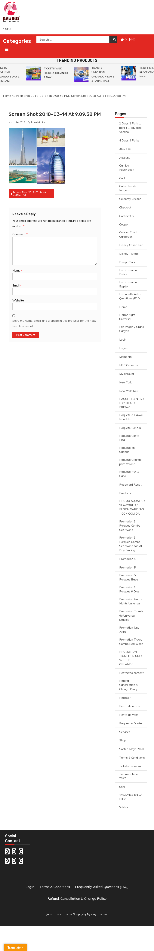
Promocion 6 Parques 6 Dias (129, 589)
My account (126, 374)
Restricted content (131, 673)
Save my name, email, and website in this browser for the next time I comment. (54, 323)
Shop (122, 740)
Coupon (124, 224)
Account (124, 157)
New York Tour (128, 391)
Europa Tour (127, 262)
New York (125, 382)
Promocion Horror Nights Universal (130, 601)
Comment (20, 234)
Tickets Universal (130, 766)
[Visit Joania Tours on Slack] (7, 852)
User (122, 787)
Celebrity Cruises (130, 199)
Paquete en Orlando (127, 450)
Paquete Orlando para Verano (130, 462)
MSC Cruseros (128, 365)
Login (122, 339)
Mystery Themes (97, 914)
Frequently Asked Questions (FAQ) (130, 296)
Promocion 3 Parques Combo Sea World (129, 526)
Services (124, 732)
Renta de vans (128, 715)
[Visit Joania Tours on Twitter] (14, 862)
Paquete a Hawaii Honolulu (131, 417)
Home (7, 95)
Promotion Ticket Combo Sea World (131, 642)
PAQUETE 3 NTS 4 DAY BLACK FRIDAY (131, 403)
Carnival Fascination (126, 168)
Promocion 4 (127, 559)
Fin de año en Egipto (128, 284)
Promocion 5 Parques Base (128, 577)
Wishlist (124, 807)
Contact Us (126, 216)
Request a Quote (130, 723)
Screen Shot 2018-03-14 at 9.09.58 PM (41, 95)
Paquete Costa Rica (129, 438)
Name (17, 270)
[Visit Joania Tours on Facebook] (21, 862)
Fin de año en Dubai (128, 272)
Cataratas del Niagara (128, 188)
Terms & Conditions (132, 757)
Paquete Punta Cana (129, 474)
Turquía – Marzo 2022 (129, 776)
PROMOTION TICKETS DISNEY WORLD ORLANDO (131, 658)
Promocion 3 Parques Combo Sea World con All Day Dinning (130, 544)
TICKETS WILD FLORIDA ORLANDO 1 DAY (54, 73)
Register (125, 697)
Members (125, 357)
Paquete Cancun (130, 428)
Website (18, 300)
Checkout (125, 207)
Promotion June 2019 (129, 630)
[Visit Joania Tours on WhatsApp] (21, 852)
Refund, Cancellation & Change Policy (128, 685)
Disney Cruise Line (131, 245)
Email (17, 285)
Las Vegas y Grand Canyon (131, 329)
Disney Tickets (129, 253)
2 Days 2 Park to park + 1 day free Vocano (130, 128)
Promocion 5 (127, 567)
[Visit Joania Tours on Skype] (7, 862)
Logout (124, 348)
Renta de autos (129, 706)
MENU (8, 29)
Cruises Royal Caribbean (128, 234)
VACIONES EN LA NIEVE (130, 797)
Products (125, 493)
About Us (125, 149)
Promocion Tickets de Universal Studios (131, 615)
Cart (122, 178)
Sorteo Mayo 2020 (131, 749)
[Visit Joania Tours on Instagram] (14, 852)
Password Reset (130, 484)
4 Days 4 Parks (129, 140)
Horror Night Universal (127, 317)
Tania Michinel (38, 122)
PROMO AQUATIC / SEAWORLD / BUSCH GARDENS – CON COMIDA (132, 507)
